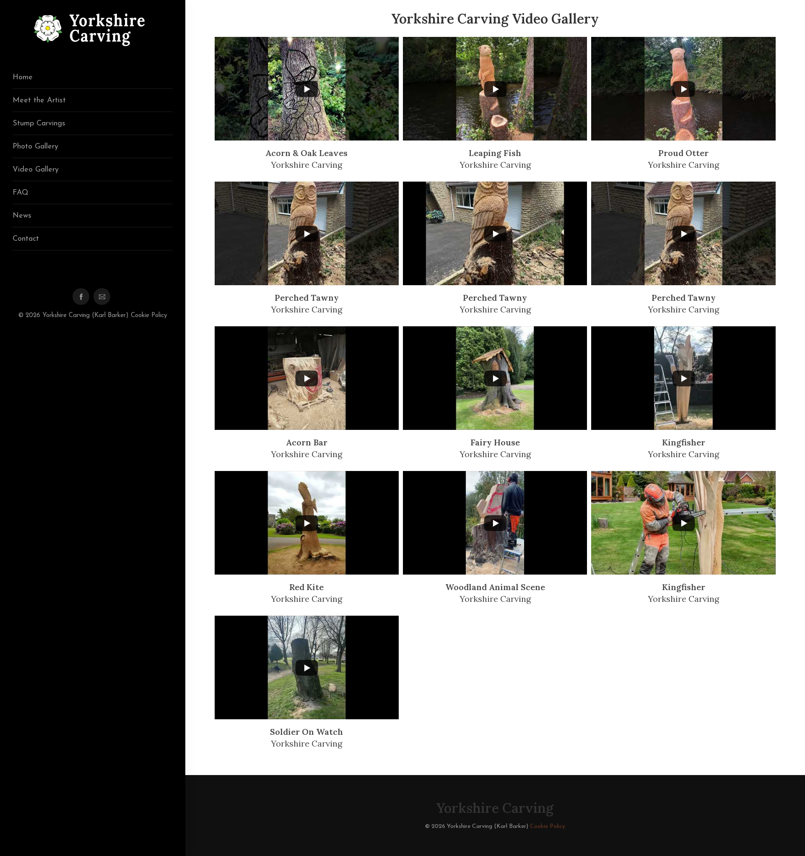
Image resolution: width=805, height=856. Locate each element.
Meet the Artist (39, 100)
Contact (26, 239)
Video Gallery (36, 170)
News (22, 216)
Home (23, 77)
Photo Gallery (35, 147)
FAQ (21, 193)
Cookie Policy (149, 315)
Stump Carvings (39, 123)
